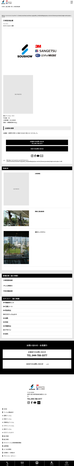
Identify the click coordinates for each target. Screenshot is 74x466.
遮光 (6, 334)
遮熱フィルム (7, 415)
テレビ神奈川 (8, 286)
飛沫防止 (8, 310)
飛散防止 (8, 326)
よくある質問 (7, 449)
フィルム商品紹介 (9, 412)
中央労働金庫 (8, 291)
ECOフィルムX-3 (7, 25)
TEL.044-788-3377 (34, 399)
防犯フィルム (7, 419)
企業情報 (6, 446)
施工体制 (6, 439)
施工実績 (6, 436)
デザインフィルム (9, 426)
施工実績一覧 (9, 6)
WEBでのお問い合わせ (37, 149)
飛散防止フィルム (9, 422)
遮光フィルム (7, 429)
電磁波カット (9, 302)
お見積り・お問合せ (9, 452)
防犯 (6, 322)
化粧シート (9, 306)
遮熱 (13, 25)
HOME (3, 6)
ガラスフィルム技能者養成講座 (12, 442)
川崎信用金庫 (8, 280)
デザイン (8, 330)
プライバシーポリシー (10, 456)
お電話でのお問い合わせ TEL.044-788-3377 (37, 142)
